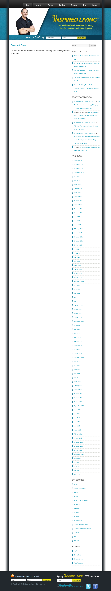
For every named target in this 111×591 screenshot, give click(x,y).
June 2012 (77, 418)
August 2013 (77, 361)
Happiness (77, 504)
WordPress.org (78, 563)
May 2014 (77, 329)
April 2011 (77, 474)
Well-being (77, 541)
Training (50, 5)
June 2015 (77, 289)
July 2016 (77, 249)
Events (76, 492)
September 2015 (79, 281)
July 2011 (76, 462)
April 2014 (77, 333)
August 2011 (77, 458)
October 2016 (78, 245)
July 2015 (77, 285)
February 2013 (78, 386)
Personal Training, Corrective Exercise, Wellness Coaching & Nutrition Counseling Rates (86, 88)
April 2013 (77, 378)
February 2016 (78, 269)
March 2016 (77, 265)
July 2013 (77, 365)
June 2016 (77, 253)
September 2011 (79, 454)
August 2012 (77, 410)
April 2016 (77, 261)
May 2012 (77, 422)
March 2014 (77, 337)
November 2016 (78, 241)
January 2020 (78, 197)
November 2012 (78, 398)
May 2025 (77, 180)
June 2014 (77, 325)
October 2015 (78, 277)
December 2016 (78, 237)
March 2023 (77, 185)
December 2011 (78, 442)
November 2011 (78, 446)
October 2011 (78, 450)
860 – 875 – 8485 (65, 585)
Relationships (78, 520)
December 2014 (78, 309)
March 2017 (77, 225)
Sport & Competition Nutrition (82, 528)
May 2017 (77, 217)
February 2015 (78, 305)
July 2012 (77, 414)
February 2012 (78, 434)
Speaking (62, 5)
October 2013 (78, 353)
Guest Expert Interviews (81, 500)
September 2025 (79, 172)
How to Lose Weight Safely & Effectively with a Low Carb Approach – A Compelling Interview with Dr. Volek (87, 140)
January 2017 (78, 233)
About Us (39, 5)
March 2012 (77, 430)
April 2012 (77, 426)
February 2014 (78, 341)
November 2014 (78, 313)
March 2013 (77, 382)
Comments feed (78, 559)
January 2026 (78, 160)
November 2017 (78, 213)
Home (27, 5)
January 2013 (78, 390)
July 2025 (77, 176)
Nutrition (76, 512)
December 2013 (78, 349)
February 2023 (78, 189)
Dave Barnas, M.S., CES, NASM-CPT (85, 101)
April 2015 (77, 297)
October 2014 (78, 317)
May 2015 (77, 293)
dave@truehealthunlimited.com (72, 587)
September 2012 (79, 406)
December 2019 (78, 201)
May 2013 (77, 374)
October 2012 (78, 402)
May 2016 (77, 257)
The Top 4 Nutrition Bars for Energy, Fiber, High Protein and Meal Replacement (87, 105)
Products (74, 5)
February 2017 (78, 229)
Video (75, 537)
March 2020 (77, 193)
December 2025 (78, 164)
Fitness (76, 496)
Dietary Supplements (80, 488)
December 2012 (78, 394)
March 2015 (77, 301)
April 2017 (77, 221)
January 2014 (78, 345)
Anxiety (76, 484)
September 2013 (79, 357)
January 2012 (78, 438)
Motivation (77, 508)
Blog (84, 5)
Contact (94, 5)
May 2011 (77, 470)
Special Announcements (81, 524)
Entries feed (77, 555)
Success (76, 533)
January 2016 (78, 273)
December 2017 (78, 209)
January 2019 (78, 205)
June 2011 (77, 466)
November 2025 (78, 168)
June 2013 (77, 369)
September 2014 (79, 321)
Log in (76, 551)
